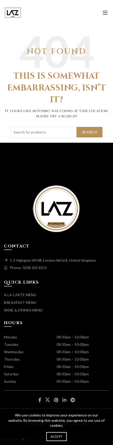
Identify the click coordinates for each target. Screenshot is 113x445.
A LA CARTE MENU (20, 295)
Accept (56, 436)
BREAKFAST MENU (20, 302)
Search (89, 132)
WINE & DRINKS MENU (23, 310)
